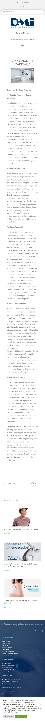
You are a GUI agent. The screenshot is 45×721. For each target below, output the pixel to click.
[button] (22, 33)
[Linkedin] (26, 6)
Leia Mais (14, 712)
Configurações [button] (8, 716)
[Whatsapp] (23, 6)
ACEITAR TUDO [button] (21, 716)
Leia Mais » (7, 534)
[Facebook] (21, 6)
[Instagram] (19, 6)
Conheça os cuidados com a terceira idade (21, 530)
